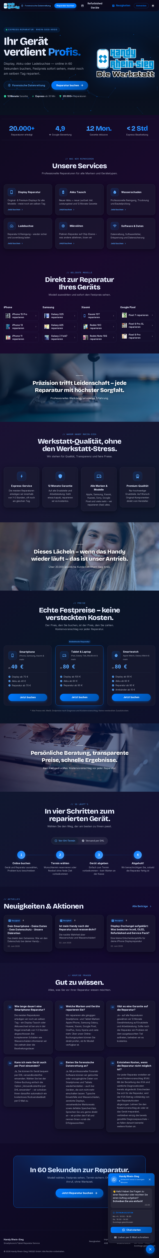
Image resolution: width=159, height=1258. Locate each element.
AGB (106, 1243)
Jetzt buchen (28, 697)
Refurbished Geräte (95, 5)
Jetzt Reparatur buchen (77, 1193)
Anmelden (141, 5)
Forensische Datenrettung (38, 5)
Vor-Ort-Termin (67, 840)
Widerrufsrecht (123, 1243)
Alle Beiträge (140, 906)
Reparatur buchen (65, 5)
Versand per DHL (95, 840)
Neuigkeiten (123, 5)
